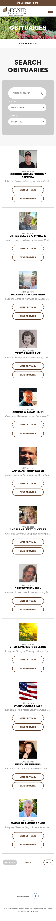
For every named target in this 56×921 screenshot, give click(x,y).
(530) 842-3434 (32, 3)
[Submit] (41, 93)
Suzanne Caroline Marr (28, 294)
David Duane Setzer (28, 705)
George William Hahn (28, 412)
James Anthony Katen (28, 470)
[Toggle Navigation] (43, 42)
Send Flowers (32, 198)
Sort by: (12, 102)
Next (48, 862)
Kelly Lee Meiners (28, 764)
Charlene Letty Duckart (28, 529)
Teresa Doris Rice (28, 353)
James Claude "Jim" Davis (28, 236)
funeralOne (33, 911)
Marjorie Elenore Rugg (28, 823)
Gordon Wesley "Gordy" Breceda (28, 176)
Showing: (13, 116)
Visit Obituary (32, 189)
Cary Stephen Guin (27, 588)
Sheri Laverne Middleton (28, 647)
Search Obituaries (28, 43)
